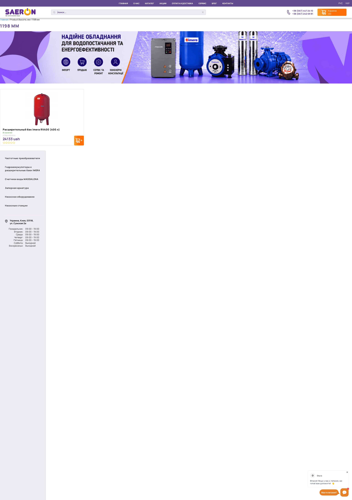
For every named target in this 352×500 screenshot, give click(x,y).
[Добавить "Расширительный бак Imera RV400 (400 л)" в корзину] (79, 140)
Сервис (202, 3)
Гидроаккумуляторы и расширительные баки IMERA (22, 169)
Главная (123, 3)
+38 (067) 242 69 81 (302, 13)
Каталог (149, 3)
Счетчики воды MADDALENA (21, 179)
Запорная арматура (17, 187)
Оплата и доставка (182, 3)
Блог (214, 3)
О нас (136, 3)
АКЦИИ (163, 3)
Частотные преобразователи (22, 158)
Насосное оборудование (20, 196)
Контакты (227, 3)
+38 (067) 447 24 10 (302, 10)
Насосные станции (16, 205)
